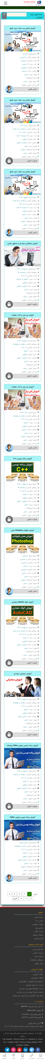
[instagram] (13, 1049)
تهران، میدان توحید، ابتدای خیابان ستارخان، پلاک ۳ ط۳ (24, 1026)
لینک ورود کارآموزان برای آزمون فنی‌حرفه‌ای (28, 996)
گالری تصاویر (38, 938)
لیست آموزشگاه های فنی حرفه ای (31, 988)
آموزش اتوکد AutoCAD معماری (22, 602)
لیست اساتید (38, 931)
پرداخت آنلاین (38, 953)
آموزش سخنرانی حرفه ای (22, 674)
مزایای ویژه (39, 928)
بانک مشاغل (39, 963)
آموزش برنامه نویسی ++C (22, 458)
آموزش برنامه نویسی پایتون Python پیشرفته (22, 745)
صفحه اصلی (39, 917)
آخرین (15, 898)
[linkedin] (25, 1049)
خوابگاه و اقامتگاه (37, 960)
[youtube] (19, 1049)
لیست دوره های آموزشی (34, 985)
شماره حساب (38, 956)
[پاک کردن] (4, 16)
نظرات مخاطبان (37, 924)
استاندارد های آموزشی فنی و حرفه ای (30, 992)
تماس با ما (39, 921)
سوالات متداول (38, 935)
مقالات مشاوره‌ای (37, 978)
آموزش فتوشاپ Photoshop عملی (22, 530)
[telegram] (7, 1049)
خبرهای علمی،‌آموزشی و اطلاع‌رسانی (30, 981)
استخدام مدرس (37, 949)
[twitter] (31, 1049)
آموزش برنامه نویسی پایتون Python (22, 817)
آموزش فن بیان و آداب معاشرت (22, 315)
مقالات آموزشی (38, 974)
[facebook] (37, 1049)
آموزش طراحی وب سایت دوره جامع (22, 28)
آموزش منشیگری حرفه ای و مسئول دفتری (23, 243)
